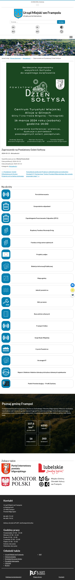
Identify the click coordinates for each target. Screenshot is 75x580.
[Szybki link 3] (73, 295)
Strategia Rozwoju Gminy (13, 559)
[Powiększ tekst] (13, 27)
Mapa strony (37, 577)
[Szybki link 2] (73, 290)
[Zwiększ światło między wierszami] (13, 32)
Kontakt (61, 577)
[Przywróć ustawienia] (62, 32)
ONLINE (8, 563)
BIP (40, 554)
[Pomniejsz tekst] (37, 27)
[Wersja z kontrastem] (62, 27)
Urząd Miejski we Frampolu (14, 554)
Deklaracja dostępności (13, 577)
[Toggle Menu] (37, 5)
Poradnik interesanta (12, 561)
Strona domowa (15, 58)
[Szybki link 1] (73, 285)
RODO (7, 565)
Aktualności (27, 58)
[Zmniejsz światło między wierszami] (37, 32)
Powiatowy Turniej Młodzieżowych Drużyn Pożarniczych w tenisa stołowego (13, 174)
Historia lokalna (10, 557)
